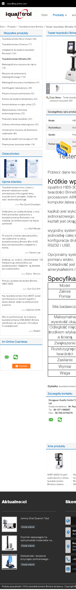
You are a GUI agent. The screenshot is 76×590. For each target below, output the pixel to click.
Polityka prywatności (12, 586)
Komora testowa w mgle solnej (16, 104)
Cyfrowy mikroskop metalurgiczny (18, 124)
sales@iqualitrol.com (17, 3)
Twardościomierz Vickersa (14, 44)
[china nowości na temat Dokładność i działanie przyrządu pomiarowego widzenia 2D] (9, 562)
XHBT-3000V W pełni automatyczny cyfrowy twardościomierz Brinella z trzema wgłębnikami (58, 481)
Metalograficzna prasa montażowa (18, 82)
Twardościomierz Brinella (31, 26)
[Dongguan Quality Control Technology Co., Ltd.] (19, 14)
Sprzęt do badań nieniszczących (17, 139)
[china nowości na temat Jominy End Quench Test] (9, 524)
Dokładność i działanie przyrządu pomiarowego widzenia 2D (34, 557)
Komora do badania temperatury (17, 99)
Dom (45, 14)
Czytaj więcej (27, 527)
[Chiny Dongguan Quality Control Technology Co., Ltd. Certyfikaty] (10, 168)
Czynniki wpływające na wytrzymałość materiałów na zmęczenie (36, 538)
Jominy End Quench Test (35, 518)
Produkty (58, 14)
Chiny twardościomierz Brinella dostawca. (43, 586)
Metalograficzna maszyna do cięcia (19, 64)
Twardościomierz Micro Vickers (17, 39)
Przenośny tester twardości (15, 119)
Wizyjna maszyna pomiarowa (16, 93)
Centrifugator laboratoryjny (15, 88)
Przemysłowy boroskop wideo (16, 144)
